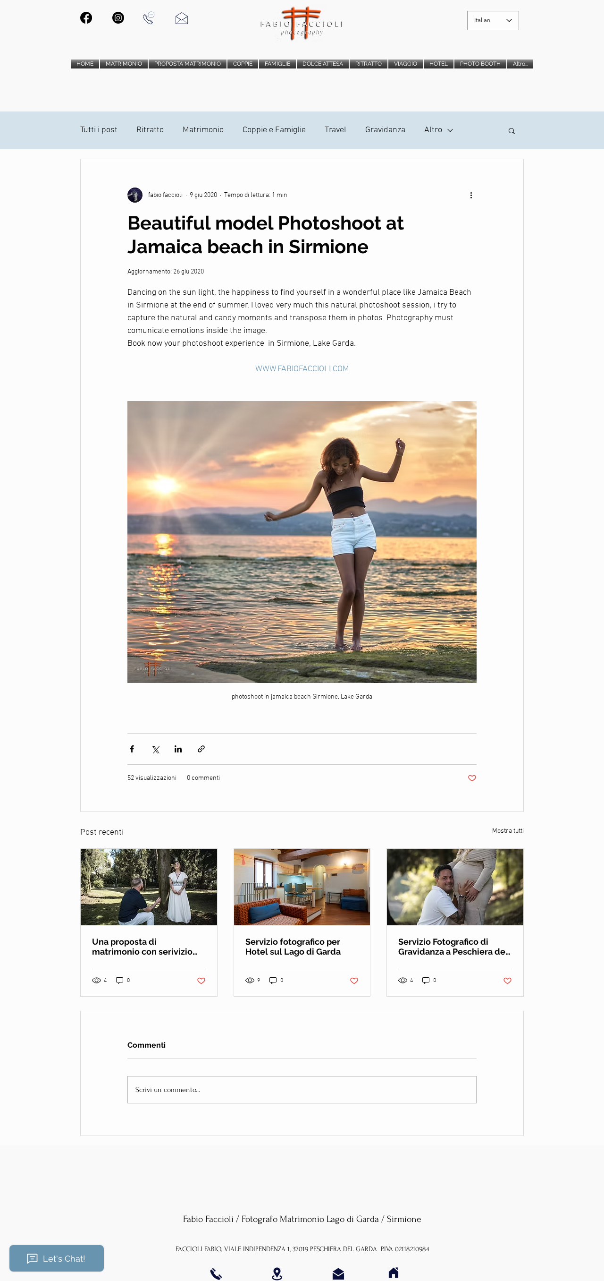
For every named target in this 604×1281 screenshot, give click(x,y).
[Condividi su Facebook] (131, 748)
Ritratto (150, 130)
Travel (335, 130)
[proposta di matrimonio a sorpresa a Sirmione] (149, 887)
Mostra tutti (508, 831)
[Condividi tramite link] (201, 748)
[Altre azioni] (471, 195)
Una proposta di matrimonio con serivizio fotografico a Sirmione (142, 946)
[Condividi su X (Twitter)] (155, 748)
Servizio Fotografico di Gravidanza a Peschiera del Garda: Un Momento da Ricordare (453, 946)
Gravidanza (385, 130)
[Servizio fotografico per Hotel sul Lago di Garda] (302, 887)
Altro (433, 130)
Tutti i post (98, 130)
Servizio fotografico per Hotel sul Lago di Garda (293, 946)
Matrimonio (203, 130)
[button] (511, 130)
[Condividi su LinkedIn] (178, 748)
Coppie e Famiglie (274, 130)
